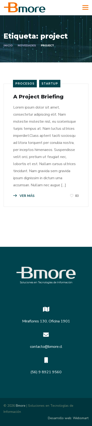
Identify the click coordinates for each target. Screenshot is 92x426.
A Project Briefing (38, 96)
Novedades (27, 45)
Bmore (20, 405)
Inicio (8, 45)
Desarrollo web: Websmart (68, 418)
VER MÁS (26, 196)
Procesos (24, 83)
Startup (50, 83)
